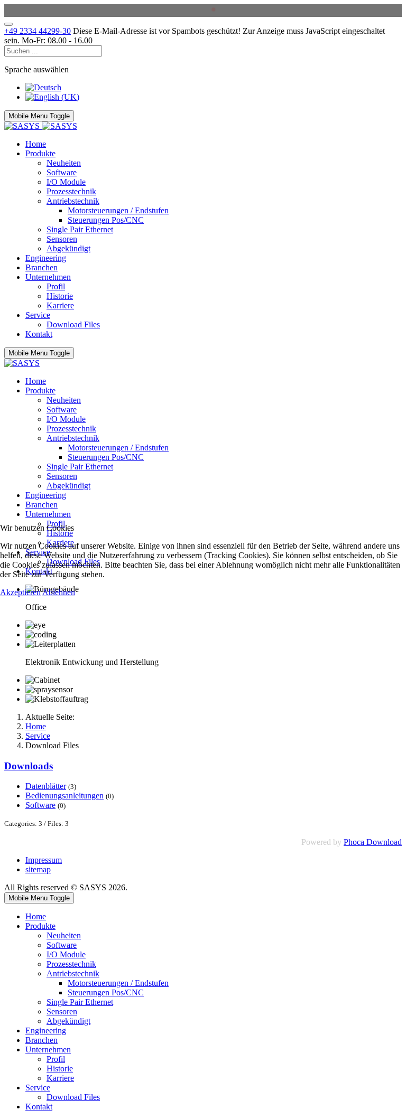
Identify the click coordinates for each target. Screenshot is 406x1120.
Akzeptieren (20, 592)
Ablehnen (58, 592)
